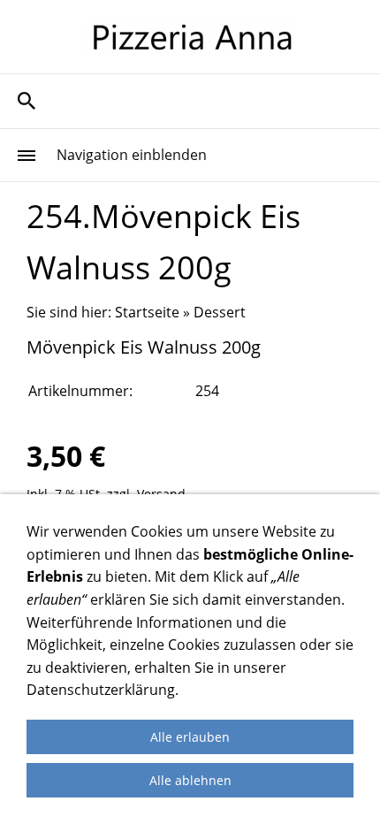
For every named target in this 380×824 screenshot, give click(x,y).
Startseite (147, 312)
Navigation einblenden (132, 154)
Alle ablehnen (190, 780)
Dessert (220, 312)
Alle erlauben (190, 737)
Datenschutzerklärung (101, 689)
